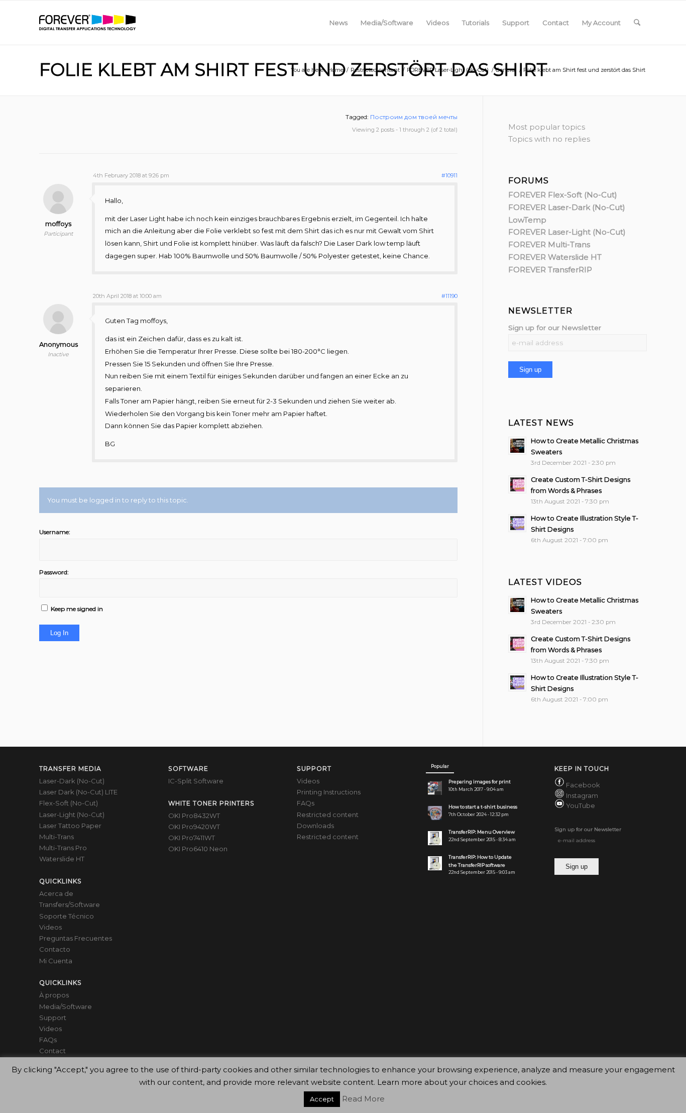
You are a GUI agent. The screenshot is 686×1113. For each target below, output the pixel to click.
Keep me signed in (77, 609)
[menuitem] (338, 23)
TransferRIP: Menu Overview (481, 832)
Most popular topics (546, 127)
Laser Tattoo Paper (70, 826)
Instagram (582, 795)
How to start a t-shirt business (482, 807)
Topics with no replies (549, 139)
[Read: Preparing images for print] (435, 788)
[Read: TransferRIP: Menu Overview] (435, 838)
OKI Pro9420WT (194, 827)
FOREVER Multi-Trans (549, 244)
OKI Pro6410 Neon (197, 849)
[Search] (637, 23)
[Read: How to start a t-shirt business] (435, 813)
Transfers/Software (69, 904)
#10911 (449, 175)
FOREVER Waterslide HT (555, 257)
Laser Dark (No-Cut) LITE (78, 792)
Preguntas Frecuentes (75, 938)
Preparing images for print (479, 781)
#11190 (449, 295)
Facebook (583, 785)
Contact (52, 1051)
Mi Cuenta (55, 961)
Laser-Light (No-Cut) (71, 815)
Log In (59, 633)
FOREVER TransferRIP (550, 269)
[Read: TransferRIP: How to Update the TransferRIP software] (435, 863)
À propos (54, 995)
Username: (54, 532)
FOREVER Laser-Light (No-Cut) (567, 232)
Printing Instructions (329, 792)
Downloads (315, 826)
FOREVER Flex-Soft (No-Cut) (562, 194)
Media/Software (65, 1006)
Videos (50, 927)
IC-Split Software (195, 781)
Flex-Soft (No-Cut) (68, 803)
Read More (363, 1098)
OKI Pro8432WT (194, 816)
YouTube (580, 805)
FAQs (48, 1040)
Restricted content (328, 815)
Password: (54, 572)
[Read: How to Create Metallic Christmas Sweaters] (517, 446)
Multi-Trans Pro (63, 848)
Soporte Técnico (66, 916)
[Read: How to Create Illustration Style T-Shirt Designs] (517, 523)
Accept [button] (322, 1099)
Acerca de (56, 893)
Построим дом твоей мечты (414, 117)
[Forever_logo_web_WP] (87, 23)
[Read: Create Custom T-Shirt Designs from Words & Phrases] (517, 484)
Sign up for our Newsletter (554, 328)
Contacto (54, 949)
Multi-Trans (56, 837)
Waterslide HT (61, 859)
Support (52, 1018)
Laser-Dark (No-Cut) (71, 781)
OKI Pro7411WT (191, 838)
